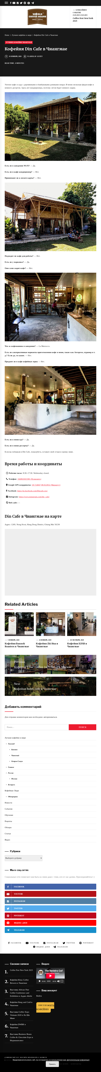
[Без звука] (58, 981)
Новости (8, 803)
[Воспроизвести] (39, 981)
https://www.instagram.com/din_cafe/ (34, 497)
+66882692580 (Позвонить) (29, 479)
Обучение (9, 815)
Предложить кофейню (45, 1007)
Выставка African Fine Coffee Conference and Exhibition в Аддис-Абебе (21, 993)
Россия (10, 773)
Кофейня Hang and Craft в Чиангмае (21, 1003)
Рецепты (8, 821)
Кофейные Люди (12, 791)
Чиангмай (15, 755)
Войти (39, 996)
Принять (52, 1064)
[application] (50, 976)
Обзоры (8, 827)
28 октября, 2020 (77, 640)
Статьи (8, 834)
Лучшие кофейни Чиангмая (19, 42)
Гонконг (11, 767)
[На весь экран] (62, 981)
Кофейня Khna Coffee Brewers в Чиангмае (19, 981)
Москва (14, 779)
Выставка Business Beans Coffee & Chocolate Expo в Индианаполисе (21, 1037)
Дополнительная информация (78, 1060)
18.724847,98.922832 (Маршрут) (46, 485)
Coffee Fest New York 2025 (21, 970)
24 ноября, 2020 (45, 640)
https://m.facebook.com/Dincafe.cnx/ (32, 491)
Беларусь (11, 785)
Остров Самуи (17, 761)
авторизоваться (50, 717)
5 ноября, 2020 (13, 640)
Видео (7, 840)
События (8, 809)
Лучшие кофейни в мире (15, 738)
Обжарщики (13, 797)
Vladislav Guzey (34, 56)
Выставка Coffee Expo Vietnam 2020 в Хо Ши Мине (20, 1015)
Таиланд (11, 744)
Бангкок (14, 750)
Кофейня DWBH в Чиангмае (18, 1026)
